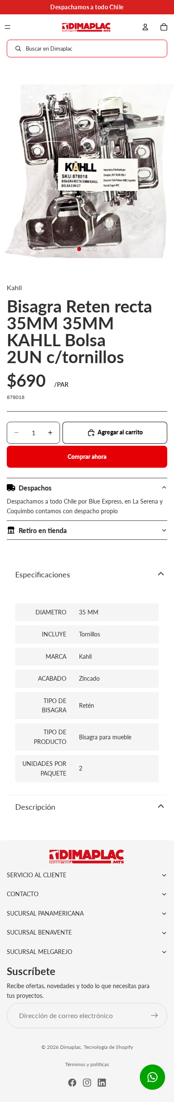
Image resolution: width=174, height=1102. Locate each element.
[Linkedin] (102, 1083)
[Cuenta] (145, 27)
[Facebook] (72, 1083)
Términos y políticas (87, 1064)
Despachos (35, 488)
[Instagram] (87, 1083)
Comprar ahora (87, 456)
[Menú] (8, 27)
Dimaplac (70, 1047)
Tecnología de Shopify (108, 1047)
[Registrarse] (154, 1015)
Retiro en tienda (43, 530)
